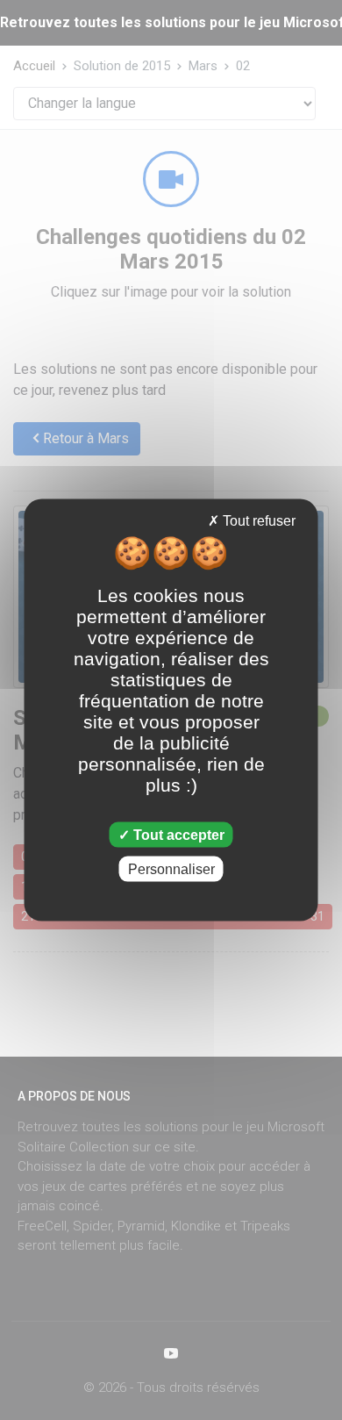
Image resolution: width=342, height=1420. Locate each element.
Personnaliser (171, 868)
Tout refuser (257, 520)
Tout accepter (177, 834)
